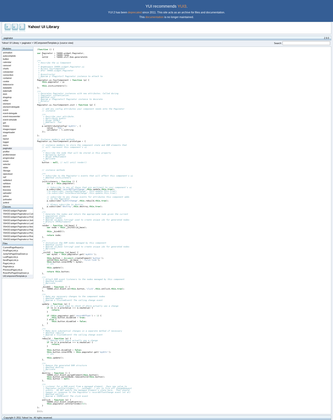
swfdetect (7, 180)
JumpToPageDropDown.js (15, 254)
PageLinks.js (9, 263)
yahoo (6, 196)
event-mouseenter (11, 116)
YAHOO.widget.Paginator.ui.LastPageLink (18, 223)
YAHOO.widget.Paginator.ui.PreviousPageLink (18, 233)
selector (6, 164)
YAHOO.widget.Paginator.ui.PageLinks (18, 230)
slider (5, 167)
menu (5, 145)
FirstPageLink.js (10, 250)
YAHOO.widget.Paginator (15, 211)
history (6, 126)
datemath (7, 91)
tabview (6, 186)
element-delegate (11, 107)
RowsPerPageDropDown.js (16, 273)
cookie (6, 81)
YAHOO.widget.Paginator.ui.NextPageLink (18, 227)
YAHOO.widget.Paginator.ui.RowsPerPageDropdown (18, 236)
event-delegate (10, 113)
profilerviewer (9, 155)
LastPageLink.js (10, 257)
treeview (7, 190)
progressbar (8, 158)
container (7, 78)
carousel (7, 65)
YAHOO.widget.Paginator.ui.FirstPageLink (18, 217)
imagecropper (9, 129)
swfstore (7, 183)
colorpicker (8, 72)
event (5, 110)
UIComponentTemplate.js (15, 276)
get (4, 123)
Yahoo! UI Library (43, 27)
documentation (154, 17)
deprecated (135, 12)
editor (5, 100)
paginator (26, 43)
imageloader (9, 132)
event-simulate (10, 120)
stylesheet (7, 174)
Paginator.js (8, 266)
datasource (8, 84)
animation (7, 52)
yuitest (6, 202)
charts (6, 68)
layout (6, 139)
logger (6, 142)
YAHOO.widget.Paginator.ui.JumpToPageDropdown (18, 220)
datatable (7, 88)
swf (4, 177)
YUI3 (182, 6)
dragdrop (7, 97)
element (7, 104)
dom (5, 94)
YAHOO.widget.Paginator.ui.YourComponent (18, 239)
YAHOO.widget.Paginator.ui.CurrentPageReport (18, 214)
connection (8, 75)
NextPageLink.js (10, 260)
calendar (7, 62)
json (5, 136)
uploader (7, 193)
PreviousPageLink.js (12, 270)
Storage (6, 171)
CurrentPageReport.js (13, 247)
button (6, 59)
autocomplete (9, 56)
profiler (6, 151)
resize (6, 161)
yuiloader (7, 199)
